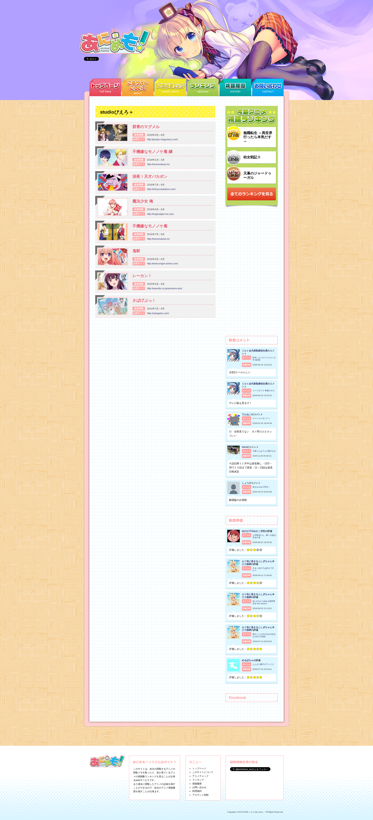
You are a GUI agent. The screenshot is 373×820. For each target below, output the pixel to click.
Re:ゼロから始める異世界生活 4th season (264, 602)
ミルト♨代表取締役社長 (255, 350)
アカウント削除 (200, 795)
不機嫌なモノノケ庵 (149, 226)
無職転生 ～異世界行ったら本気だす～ (257, 137)
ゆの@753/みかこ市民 (253, 531)
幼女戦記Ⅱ (252, 157)
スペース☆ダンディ (261, 418)
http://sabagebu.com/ (158, 313)
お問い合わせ (199, 787)
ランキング (198, 779)
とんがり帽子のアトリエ (263, 664)
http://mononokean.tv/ (158, 164)
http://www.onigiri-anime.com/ (162, 263)
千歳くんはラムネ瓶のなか (264, 451)
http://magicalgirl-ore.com (160, 214)
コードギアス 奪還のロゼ (264, 391)
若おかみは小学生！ (261, 487)
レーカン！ (142, 276)
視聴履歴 (197, 783)
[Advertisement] (251, 273)
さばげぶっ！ (144, 300)
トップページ (199, 768)
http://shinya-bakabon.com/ (161, 189)
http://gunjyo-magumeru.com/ (162, 139)
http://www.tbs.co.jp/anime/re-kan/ (164, 288)
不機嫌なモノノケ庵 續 (152, 151)
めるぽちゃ (248, 660)
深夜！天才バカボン (149, 176)
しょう (245, 483)
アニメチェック (200, 776)
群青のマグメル (146, 127)
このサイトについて (202, 772)
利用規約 (197, 791)
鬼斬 (136, 251)
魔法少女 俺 (142, 201)
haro (244, 447)
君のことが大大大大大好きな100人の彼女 (264, 635)
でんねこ (246, 414)
